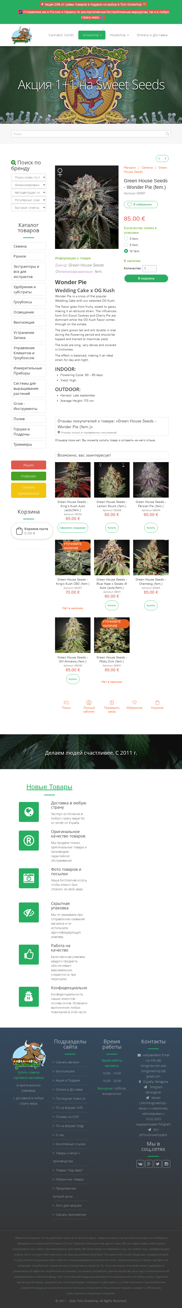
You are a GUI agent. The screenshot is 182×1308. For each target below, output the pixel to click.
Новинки (28, 476)
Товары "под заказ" (69, 1170)
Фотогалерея (65, 1071)
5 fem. (134, 245)
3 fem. (134, 239)
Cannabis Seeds (61, 35)
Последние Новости (70, 1098)
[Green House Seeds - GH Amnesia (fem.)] (73, 635)
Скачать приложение (28, 490)
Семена (147, 167)
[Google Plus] (149, 1164)
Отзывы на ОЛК (67, 1117)
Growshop (90, 35)
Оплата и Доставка (152, 35)
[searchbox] (91, 133)
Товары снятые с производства (66, 1157)
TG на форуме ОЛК (69, 1107)
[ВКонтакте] (140, 1164)
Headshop (118, 35)
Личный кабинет (89, 709)
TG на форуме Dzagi (70, 1126)
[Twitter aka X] (158, 1164)
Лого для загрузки (68, 1205)
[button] (32, 531)
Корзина (157, 708)
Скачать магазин (67, 1062)
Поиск (66, 708)
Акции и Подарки (68, 1080)
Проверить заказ (112, 709)
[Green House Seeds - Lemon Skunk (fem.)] (112, 480)
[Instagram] (166, 1164)
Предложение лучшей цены (64, 1192)
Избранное (134, 708)
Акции (28, 465)
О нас (60, 1135)
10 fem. (135, 251)
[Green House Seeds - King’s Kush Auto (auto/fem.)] (73, 480)
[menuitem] (159, 158)
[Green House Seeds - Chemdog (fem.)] (151, 557)
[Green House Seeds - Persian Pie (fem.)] (151, 480)
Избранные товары (70, 1179)
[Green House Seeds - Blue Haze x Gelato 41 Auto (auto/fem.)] (112, 557)
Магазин (130, 167)
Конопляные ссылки (70, 1144)
